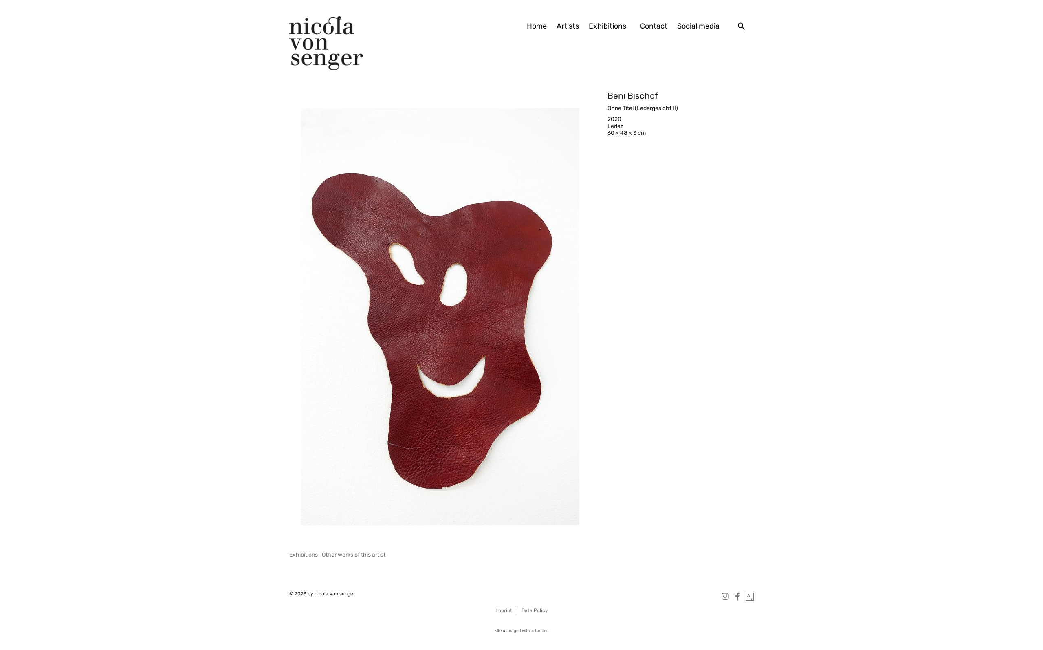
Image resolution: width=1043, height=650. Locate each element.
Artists (568, 26)
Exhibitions (607, 26)
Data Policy (535, 610)
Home (537, 26)
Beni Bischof (632, 95)
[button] (741, 26)
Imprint (503, 610)
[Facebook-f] (737, 597)
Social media (698, 26)
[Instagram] (725, 597)
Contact (653, 26)
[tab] (303, 554)
